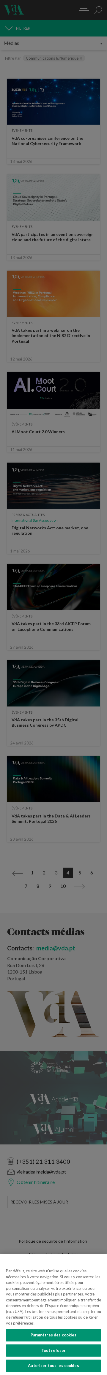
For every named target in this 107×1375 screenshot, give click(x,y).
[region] (53, 1314)
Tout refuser (53, 1350)
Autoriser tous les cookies (53, 1365)
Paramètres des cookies (54, 1335)
